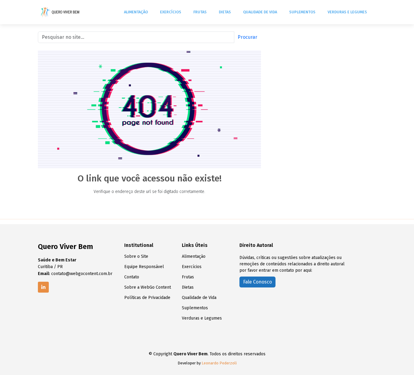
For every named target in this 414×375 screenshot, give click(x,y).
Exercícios (170, 12)
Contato (131, 277)
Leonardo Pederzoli (219, 363)
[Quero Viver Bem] (60, 12)
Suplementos (302, 12)
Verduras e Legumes (347, 12)
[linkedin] (43, 287)
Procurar (247, 37)
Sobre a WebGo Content (147, 287)
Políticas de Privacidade (147, 298)
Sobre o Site (136, 256)
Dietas (225, 12)
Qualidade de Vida (260, 12)
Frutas (200, 12)
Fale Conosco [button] (257, 282)
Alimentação (136, 12)
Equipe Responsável (144, 267)
